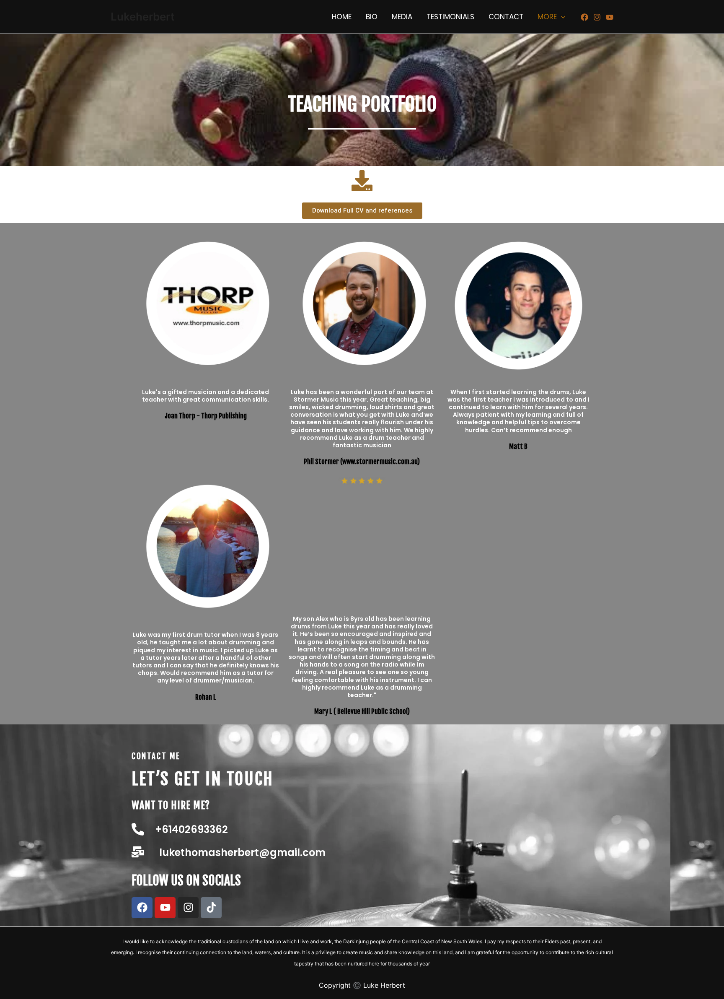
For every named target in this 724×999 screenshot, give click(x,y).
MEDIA (402, 17)
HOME (342, 17)
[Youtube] (609, 17)
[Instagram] (597, 17)
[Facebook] (584, 17)
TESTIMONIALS (450, 17)
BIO (372, 17)
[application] (561, 17)
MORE (547, 17)
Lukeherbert (143, 16)
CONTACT (506, 17)
